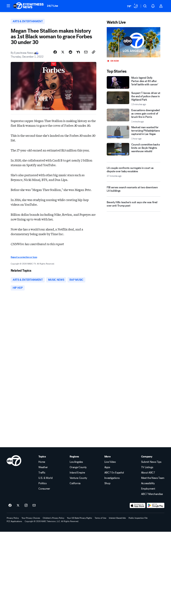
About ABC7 (148, 472)
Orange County (78, 467)
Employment (148, 488)
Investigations (112, 478)
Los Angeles (76, 462)
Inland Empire (77, 472)
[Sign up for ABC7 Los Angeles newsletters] (34, 505)
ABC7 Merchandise (152, 494)
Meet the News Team (152, 478)
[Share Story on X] (63, 52)
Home (41, 462)
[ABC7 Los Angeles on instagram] (26, 505)
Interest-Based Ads (117, 518)
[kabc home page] (14, 460)
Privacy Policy (13, 518)
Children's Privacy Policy (53, 518)
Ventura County (78, 478)
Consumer (44, 488)
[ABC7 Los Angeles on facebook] (10, 505)
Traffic (41, 472)
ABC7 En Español (114, 472)
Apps (107, 467)
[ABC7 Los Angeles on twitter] (18, 505)
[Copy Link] (93, 52)
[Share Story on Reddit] (70, 52)
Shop (107, 483)
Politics (42, 483)
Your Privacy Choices (31, 518)
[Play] (133, 42)
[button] (8, 5)
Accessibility (148, 483)
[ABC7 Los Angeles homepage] (28, 6)
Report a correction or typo (24, 257)
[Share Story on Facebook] (55, 52)
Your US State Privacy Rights (79, 518)
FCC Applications (14, 521)
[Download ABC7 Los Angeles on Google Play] (155, 505)
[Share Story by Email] (86, 52)
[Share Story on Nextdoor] (78, 52)
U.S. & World (45, 478)
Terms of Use (100, 518)
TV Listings (147, 467)
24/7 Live (52, 6)
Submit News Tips (151, 462)
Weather (43, 467)
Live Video (110, 462)
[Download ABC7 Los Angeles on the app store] (138, 505)
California (75, 483)
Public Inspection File (138, 518)
